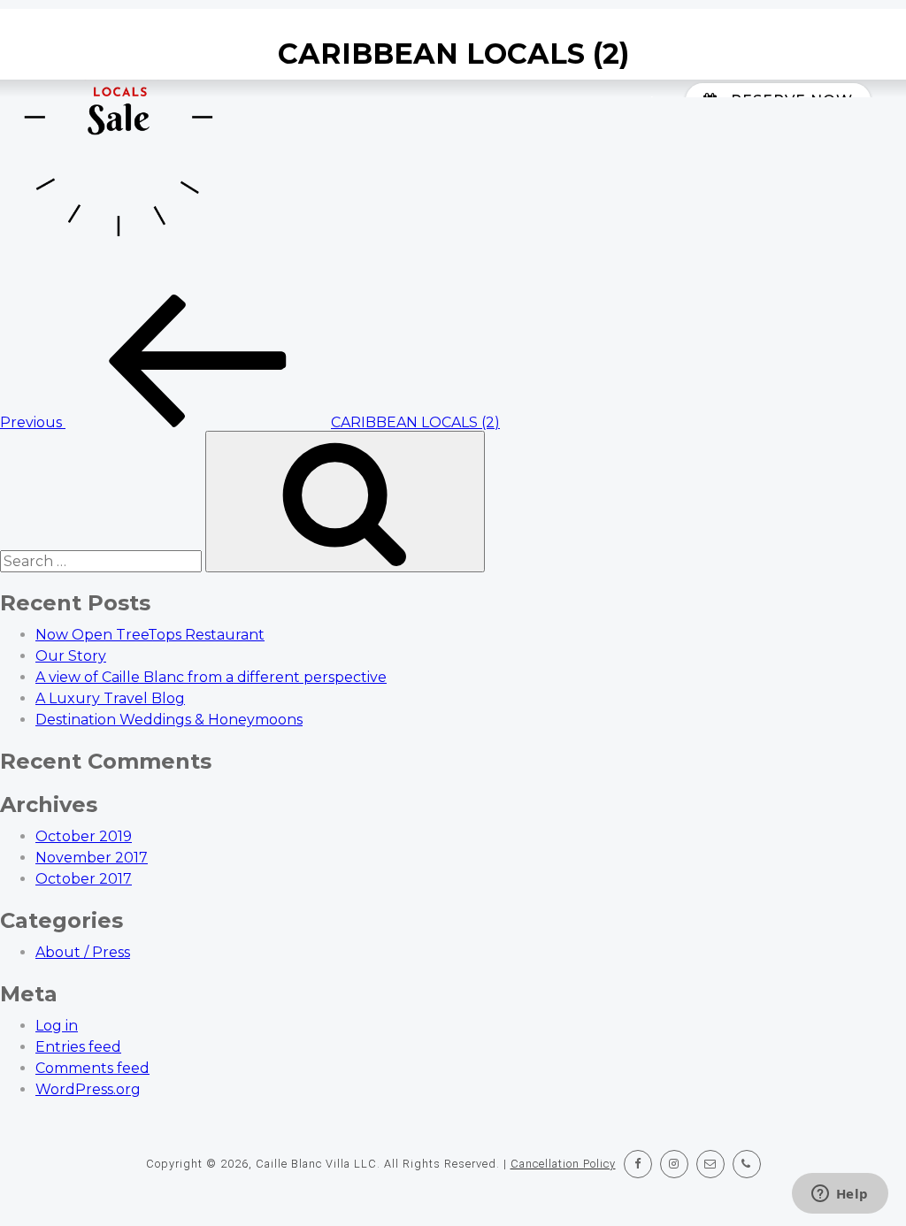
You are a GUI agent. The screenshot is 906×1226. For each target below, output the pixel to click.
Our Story (70, 655)
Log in (56, 1025)
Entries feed (78, 1046)
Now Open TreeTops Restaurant (150, 634)
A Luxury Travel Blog (110, 698)
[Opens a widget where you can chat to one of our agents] (839, 1195)
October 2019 (83, 836)
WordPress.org (88, 1089)
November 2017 (91, 857)
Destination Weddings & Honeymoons (169, 719)
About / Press (82, 952)
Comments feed (92, 1068)
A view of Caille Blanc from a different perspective (211, 677)
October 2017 (83, 878)
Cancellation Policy (563, 1163)
